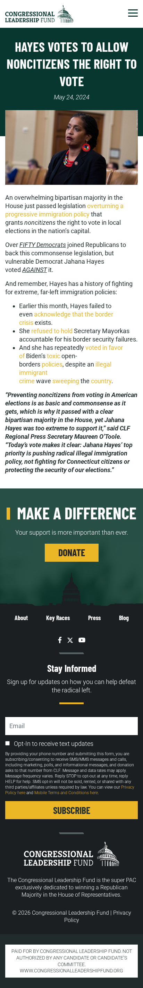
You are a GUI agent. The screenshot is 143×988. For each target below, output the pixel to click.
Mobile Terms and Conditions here (66, 792)
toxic (53, 356)
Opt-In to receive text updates (53, 743)
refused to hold (52, 331)
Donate (71, 552)
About (21, 617)
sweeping (65, 381)
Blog (124, 617)
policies (52, 364)
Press (94, 617)
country (101, 381)
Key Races (58, 617)
